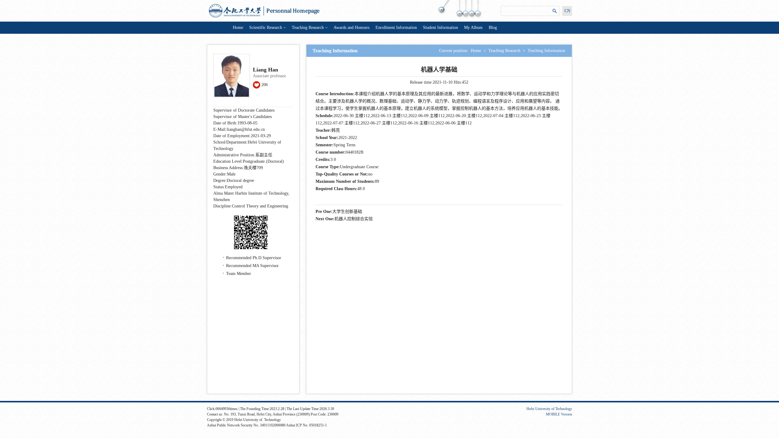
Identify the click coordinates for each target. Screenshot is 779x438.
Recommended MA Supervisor (252, 265)
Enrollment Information (396, 27)
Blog (493, 27)
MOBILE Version (559, 414)
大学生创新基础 (347, 211)
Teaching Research (308, 27)
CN (567, 11)
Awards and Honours (351, 27)
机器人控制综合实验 (353, 219)
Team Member (238, 273)
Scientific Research (265, 27)
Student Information (440, 27)
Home (238, 27)
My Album (473, 27)
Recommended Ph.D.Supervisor (253, 257)
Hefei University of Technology (549, 409)
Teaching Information (546, 50)
